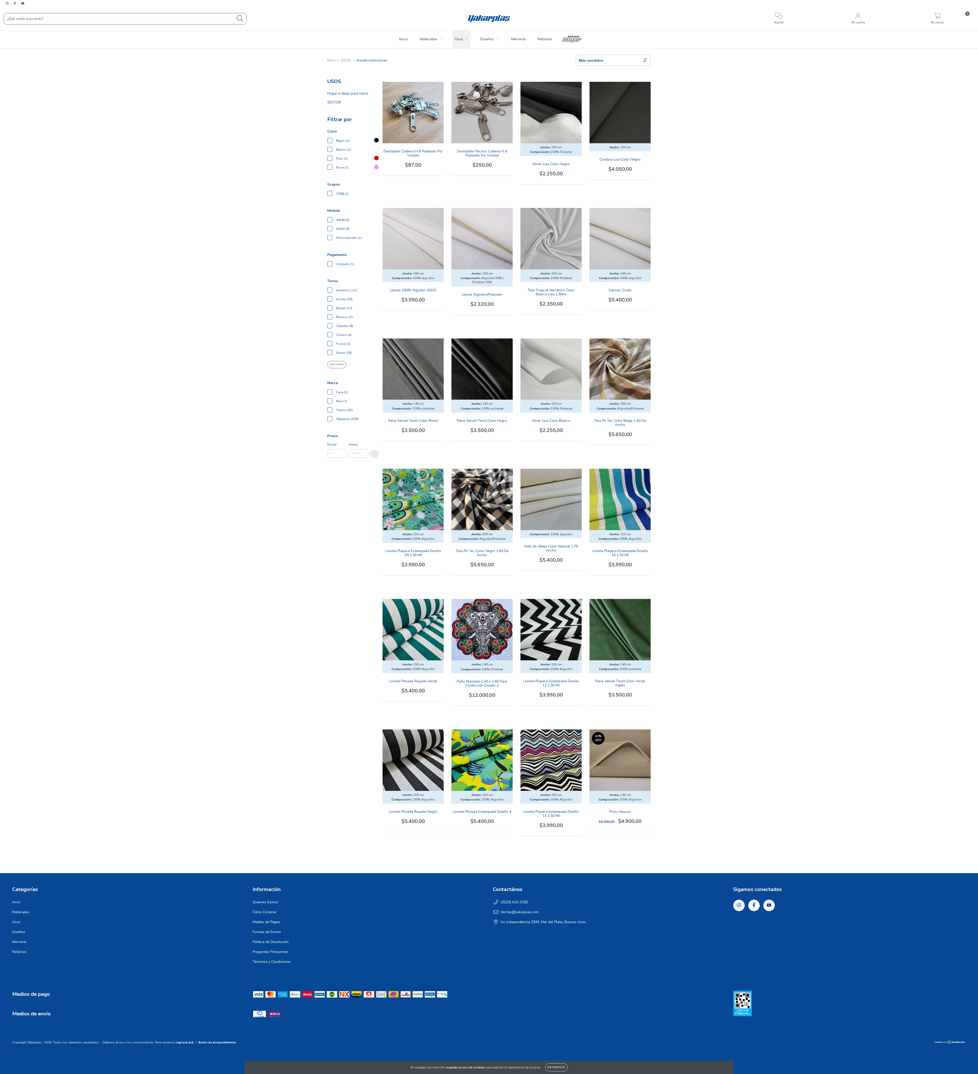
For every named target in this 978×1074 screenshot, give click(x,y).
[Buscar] (240, 18)
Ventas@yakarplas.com (519, 912)
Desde (331, 444)
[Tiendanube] (950, 1043)
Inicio (403, 39)
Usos (459, 39)
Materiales (429, 39)
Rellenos (545, 39)
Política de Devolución (271, 941)
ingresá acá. (185, 1042)
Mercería (518, 39)
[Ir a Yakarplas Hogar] (572, 39)
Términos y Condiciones (272, 961)
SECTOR (334, 102)
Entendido (556, 1067)
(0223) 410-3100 (514, 902)
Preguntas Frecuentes (270, 951)
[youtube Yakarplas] (22, 3)
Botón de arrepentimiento (217, 1042)
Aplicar (374, 454)
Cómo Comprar (265, 912)
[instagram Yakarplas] (7, 3)
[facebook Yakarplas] (15, 3)
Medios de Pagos (266, 922)
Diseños (487, 39)
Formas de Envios (267, 931)
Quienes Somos (265, 902)
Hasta (353, 444)
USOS (346, 60)
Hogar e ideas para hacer (348, 93)
